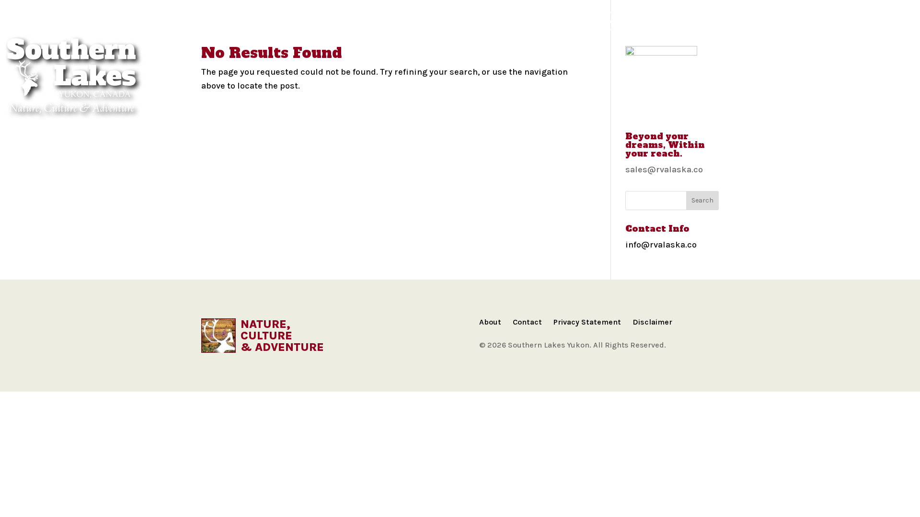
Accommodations (408, 20)
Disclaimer (652, 321)
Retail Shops (723, 20)
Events (619, 20)
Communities (233, 20)
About (490, 321)
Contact (527, 321)
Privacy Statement (587, 321)
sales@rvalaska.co (664, 169)
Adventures (334, 20)
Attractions (484, 20)
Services (665, 20)
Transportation (557, 20)
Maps (285, 20)
